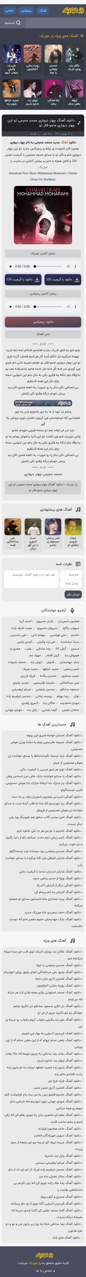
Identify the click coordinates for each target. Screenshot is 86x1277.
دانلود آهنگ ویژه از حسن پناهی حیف (57, 878)
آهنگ (43, 11)
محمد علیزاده (17, 662)
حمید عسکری (70, 676)
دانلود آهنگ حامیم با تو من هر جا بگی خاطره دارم (49, 831)
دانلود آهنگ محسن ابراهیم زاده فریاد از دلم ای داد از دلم (44, 1170)
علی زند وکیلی (46, 642)
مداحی (9, 11)
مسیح (75, 649)
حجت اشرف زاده (21, 628)
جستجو (10, 23)
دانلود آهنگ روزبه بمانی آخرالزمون (59, 986)
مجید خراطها (51, 669)
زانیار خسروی (44, 621)
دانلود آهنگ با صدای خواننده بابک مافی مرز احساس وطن (43, 776)
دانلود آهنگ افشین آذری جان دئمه (58, 979)
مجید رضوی (20, 683)
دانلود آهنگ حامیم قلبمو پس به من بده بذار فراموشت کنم (42, 1095)
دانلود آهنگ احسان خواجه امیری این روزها (53, 735)
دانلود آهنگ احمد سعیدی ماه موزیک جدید (52, 912)
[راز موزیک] (73, 10)
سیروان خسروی (47, 628)
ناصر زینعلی (71, 669)
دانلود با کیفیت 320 (59, 279)
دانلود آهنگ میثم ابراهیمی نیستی (58, 1163)
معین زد (14, 649)
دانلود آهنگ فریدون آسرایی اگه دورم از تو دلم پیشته (46, 1204)
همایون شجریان (68, 621)
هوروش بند (71, 655)
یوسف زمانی (43, 696)
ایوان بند (36, 662)
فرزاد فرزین (28, 676)
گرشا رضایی (49, 710)
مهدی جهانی (13, 710)
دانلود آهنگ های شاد (66, 1238)
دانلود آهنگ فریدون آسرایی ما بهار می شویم (51, 1033)
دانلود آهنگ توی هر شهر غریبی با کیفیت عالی (50, 769)
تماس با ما (44, 1270)
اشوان (50, 662)
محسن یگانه (48, 676)
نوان (76, 696)
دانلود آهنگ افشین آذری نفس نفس (57, 1088)
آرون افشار (52, 655)
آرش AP (60, 649)
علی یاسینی (18, 635)
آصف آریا (25, 621)
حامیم (75, 635)
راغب (28, 649)
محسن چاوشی (45, 689)
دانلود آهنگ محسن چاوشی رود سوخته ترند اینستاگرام (45, 851)
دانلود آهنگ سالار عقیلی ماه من (60, 1176)
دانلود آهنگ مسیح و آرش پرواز (61, 1197)
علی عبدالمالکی (69, 683)
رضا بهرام (63, 696)
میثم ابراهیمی (21, 689)
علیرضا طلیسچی (43, 683)
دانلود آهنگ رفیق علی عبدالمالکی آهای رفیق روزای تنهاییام (42, 972)
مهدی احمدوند (69, 703)
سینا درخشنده (70, 642)
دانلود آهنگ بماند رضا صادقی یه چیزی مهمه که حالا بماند (43, 1054)
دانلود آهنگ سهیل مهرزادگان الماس (57, 1136)
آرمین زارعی (24, 642)
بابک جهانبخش (69, 662)
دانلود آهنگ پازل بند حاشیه (63, 1156)
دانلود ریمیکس (43, 322)
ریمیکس (26, 11)
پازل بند (32, 710)
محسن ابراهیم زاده (18, 696)
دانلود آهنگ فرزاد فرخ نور (64, 1081)
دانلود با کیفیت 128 (19, 279)
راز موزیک (72, 485)
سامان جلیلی (70, 710)
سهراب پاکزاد (70, 628)
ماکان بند (49, 703)
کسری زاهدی (30, 703)
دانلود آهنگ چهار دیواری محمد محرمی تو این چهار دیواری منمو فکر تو (41, 123)
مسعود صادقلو (69, 689)
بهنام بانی (38, 635)
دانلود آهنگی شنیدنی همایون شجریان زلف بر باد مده (46, 797)
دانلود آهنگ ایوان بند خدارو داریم (59, 1061)
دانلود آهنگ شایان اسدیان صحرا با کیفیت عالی (50, 872)
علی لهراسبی (58, 635)
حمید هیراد (30, 669)
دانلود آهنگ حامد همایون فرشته (59, 1129)
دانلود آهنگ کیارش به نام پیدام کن (57, 892)
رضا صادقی (43, 649)
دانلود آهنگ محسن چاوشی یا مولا (58, 965)
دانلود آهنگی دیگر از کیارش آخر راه (59, 885)
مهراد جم (35, 655)
